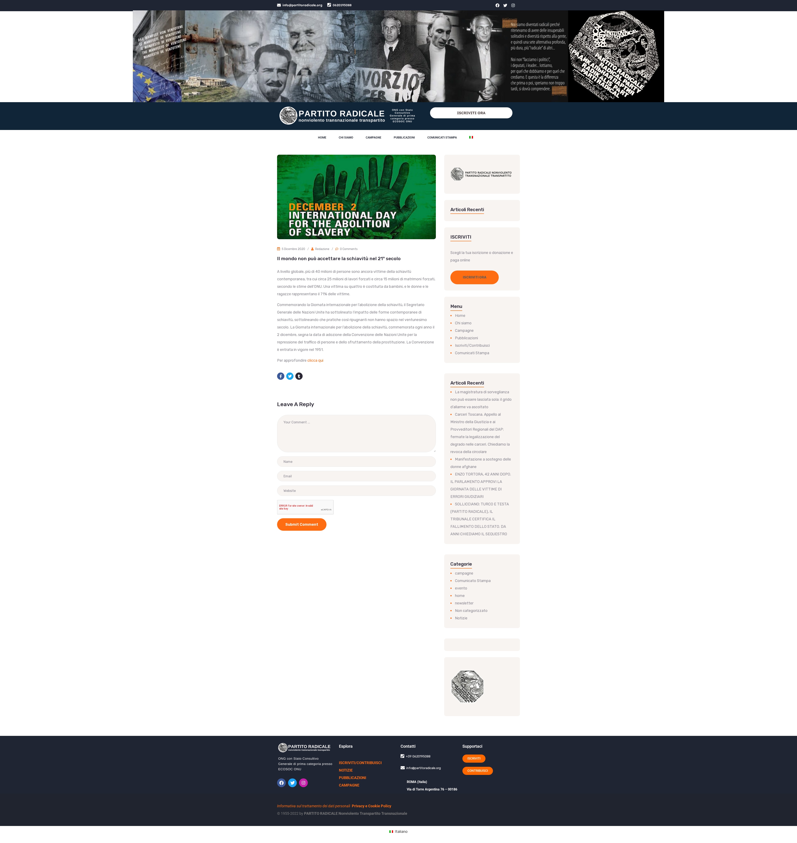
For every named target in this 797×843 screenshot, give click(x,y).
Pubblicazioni (404, 137)
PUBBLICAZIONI (352, 778)
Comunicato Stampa (473, 580)
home (460, 595)
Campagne (373, 137)
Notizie (461, 618)
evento (461, 588)
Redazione (322, 249)
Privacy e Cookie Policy (371, 806)
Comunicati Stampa (472, 353)
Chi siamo (346, 137)
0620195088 (342, 5)
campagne (464, 573)
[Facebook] (497, 5)
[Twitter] (505, 5)
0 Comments (349, 249)
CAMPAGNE (349, 785)
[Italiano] (471, 137)
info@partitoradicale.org (302, 5)
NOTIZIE (346, 770)
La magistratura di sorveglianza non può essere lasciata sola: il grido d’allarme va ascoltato (481, 399)
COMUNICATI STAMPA (442, 137)
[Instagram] (513, 5)
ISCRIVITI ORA (471, 113)
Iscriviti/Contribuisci (472, 345)
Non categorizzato (471, 610)
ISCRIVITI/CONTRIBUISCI (360, 763)
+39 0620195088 (418, 756)
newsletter (464, 603)
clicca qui (315, 360)
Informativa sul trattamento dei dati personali (313, 806)
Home (322, 137)
